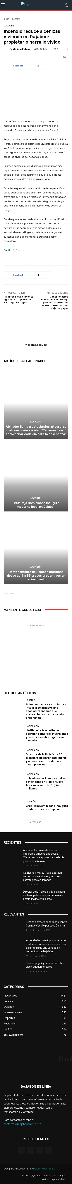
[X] (39, 1150)
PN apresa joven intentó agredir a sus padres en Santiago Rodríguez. (18, 299)
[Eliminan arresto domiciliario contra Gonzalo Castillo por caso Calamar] (13, 927)
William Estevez (22, 49)
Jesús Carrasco (17, 250)
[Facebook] (21, 1150)
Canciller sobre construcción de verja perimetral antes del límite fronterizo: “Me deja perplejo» (54, 302)
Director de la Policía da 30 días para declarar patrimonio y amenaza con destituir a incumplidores (46, 759)
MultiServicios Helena (44, 1168)
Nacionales (32, 726)
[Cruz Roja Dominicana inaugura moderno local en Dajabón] (36, 475)
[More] (47, 65)
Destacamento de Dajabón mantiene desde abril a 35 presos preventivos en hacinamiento (36, 575)
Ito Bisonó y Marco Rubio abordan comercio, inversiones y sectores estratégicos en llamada (47, 735)
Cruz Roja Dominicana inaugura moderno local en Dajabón (36, 504)
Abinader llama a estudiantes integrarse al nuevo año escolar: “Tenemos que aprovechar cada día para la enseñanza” (36, 430)
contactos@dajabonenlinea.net (22, 1124)
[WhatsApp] (48, 1150)
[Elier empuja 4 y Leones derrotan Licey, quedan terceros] (13, 968)
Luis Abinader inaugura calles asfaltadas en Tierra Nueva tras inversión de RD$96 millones (46, 783)
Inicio (6, 18)
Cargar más (35, 822)
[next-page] (12, 591)
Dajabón (35, 498)
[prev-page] (6, 591)
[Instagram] (30, 1150)
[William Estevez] (7, 49)
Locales (16, 18)
